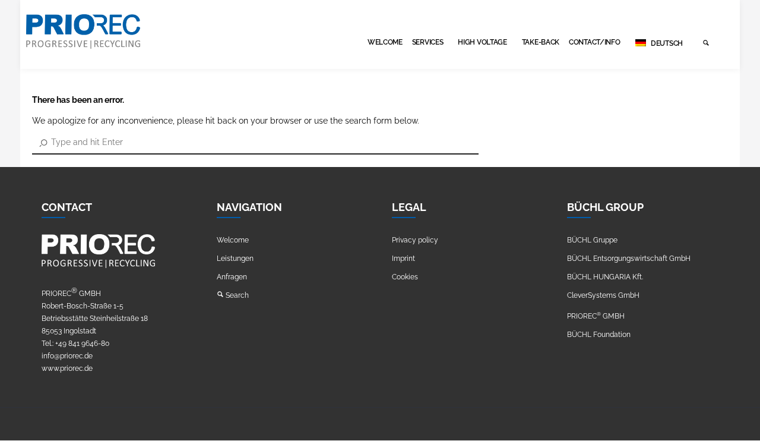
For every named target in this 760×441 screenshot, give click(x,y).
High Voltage (482, 42)
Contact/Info (594, 42)
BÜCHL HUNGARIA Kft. (605, 277)
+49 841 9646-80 (82, 343)
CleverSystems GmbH (603, 295)
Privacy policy (415, 240)
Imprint (403, 258)
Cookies (405, 277)
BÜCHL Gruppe (592, 240)
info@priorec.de (67, 356)
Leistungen (235, 258)
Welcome (385, 42)
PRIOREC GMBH (596, 316)
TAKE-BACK (540, 42)
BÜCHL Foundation (599, 334)
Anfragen (232, 277)
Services (428, 42)
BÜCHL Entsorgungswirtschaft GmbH (629, 258)
